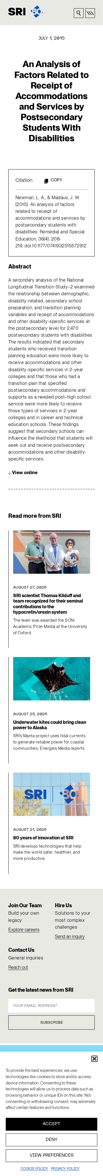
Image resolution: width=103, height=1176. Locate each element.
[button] (94, 1059)
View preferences (52, 1155)
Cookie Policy (34, 1169)
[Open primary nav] (90, 13)
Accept (51, 1124)
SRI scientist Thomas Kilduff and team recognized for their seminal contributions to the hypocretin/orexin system (48, 604)
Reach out (18, 967)
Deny (52, 1140)
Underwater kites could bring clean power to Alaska (49, 725)
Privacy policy (65, 1169)
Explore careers (23, 929)
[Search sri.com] (78, 13)
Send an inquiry (70, 936)
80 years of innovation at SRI (43, 837)
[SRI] (25, 11)
